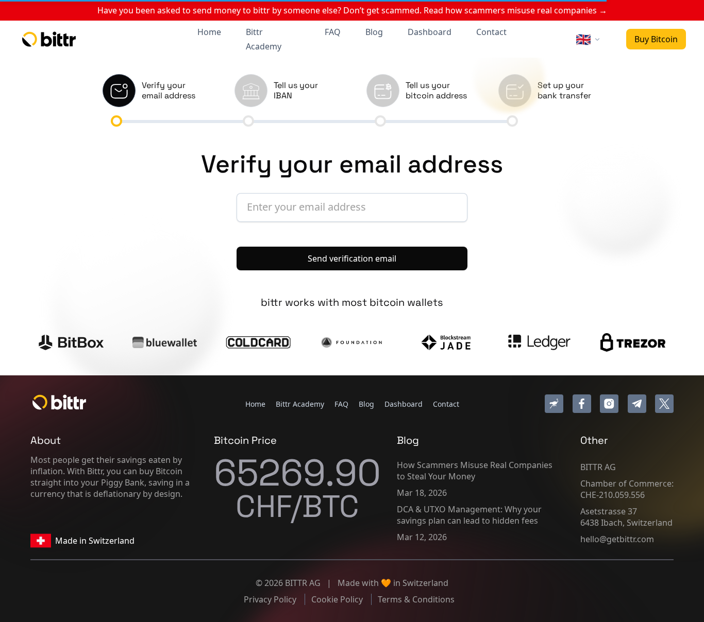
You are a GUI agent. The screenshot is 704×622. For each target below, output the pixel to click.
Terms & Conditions (416, 599)
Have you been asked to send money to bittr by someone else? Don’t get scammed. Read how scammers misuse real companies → (352, 10)
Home (209, 32)
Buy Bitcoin (656, 39)
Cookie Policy (338, 599)
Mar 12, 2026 (422, 537)
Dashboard (429, 32)
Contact (491, 32)
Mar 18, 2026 (422, 492)
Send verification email (352, 258)
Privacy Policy (271, 599)
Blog (374, 32)
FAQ (333, 32)
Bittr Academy (263, 39)
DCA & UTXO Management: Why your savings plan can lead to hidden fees (469, 515)
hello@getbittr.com (617, 539)
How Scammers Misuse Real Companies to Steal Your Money (474, 470)
